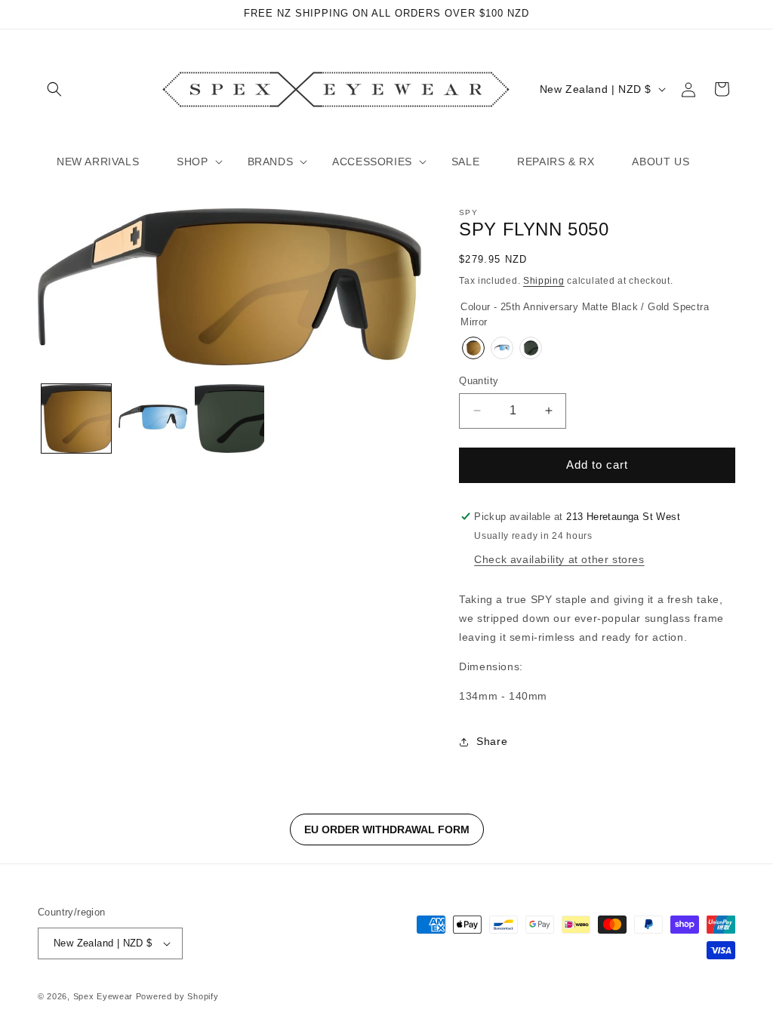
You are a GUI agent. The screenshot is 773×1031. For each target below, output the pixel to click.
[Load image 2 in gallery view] (153, 419)
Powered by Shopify (177, 996)
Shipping (544, 280)
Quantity (478, 380)
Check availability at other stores (559, 559)
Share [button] (491, 741)
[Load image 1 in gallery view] (76, 419)
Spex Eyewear (103, 996)
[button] (54, 89)
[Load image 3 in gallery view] (229, 419)
